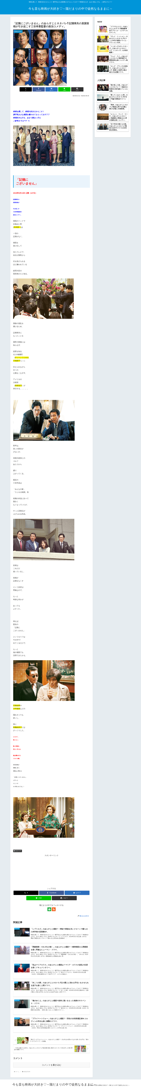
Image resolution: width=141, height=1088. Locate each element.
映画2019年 (18, 851)
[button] (77, 89)
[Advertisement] (51, 102)
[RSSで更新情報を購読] (54, 909)
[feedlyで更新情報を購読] (49, 909)
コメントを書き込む (51, 1065)
